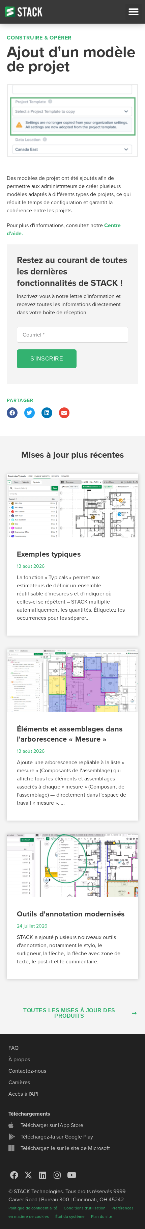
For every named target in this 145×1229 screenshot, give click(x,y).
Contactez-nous (27, 1071)
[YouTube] (71, 1175)
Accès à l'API (23, 1094)
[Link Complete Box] (72, 555)
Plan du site (101, 1216)
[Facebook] (14, 1175)
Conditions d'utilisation (85, 1208)
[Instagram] (57, 1175)
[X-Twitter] (28, 1175)
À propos (19, 1059)
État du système (70, 1216)
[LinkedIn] (43, 1175)
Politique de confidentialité (32, 1208)
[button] (133, 12)
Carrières (19, 1082)
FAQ (13, 1048)
